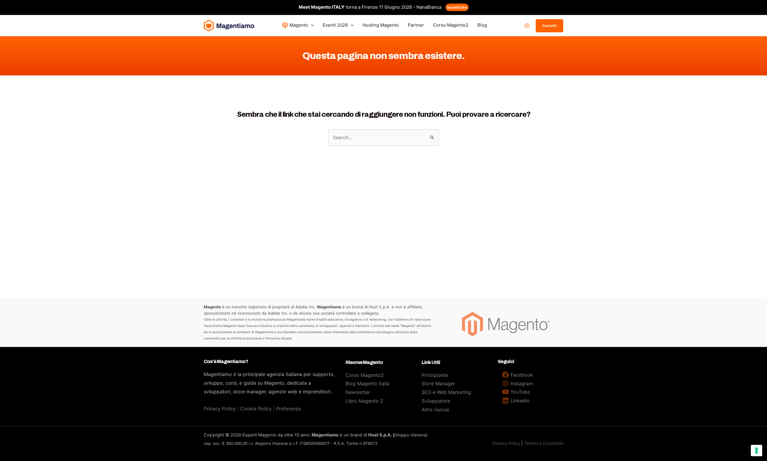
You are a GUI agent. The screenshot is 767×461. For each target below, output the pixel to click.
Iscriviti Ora (457, 7)
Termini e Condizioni (543, 443)
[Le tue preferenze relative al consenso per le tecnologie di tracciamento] (756, 450)
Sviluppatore (436, 401)
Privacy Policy (220, 409)
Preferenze (288, 409)
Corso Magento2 (364, 375)
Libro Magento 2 (364, 401)
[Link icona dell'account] (527, 25)
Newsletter (357, 392)
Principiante (435, 375)
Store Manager (438, 383)
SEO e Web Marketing (446, 392)
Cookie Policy (256, 409)
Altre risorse (435, 410)
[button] (311, 25)
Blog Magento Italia (367, 383)
